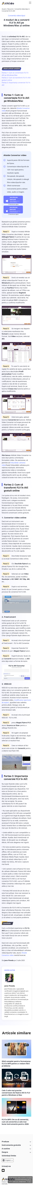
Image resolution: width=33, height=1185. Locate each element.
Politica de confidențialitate (19, 1181)
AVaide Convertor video (15, 155)
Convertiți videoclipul (22, 9)
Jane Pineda (9, 960)
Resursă (10, 9)
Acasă (4, 9)
